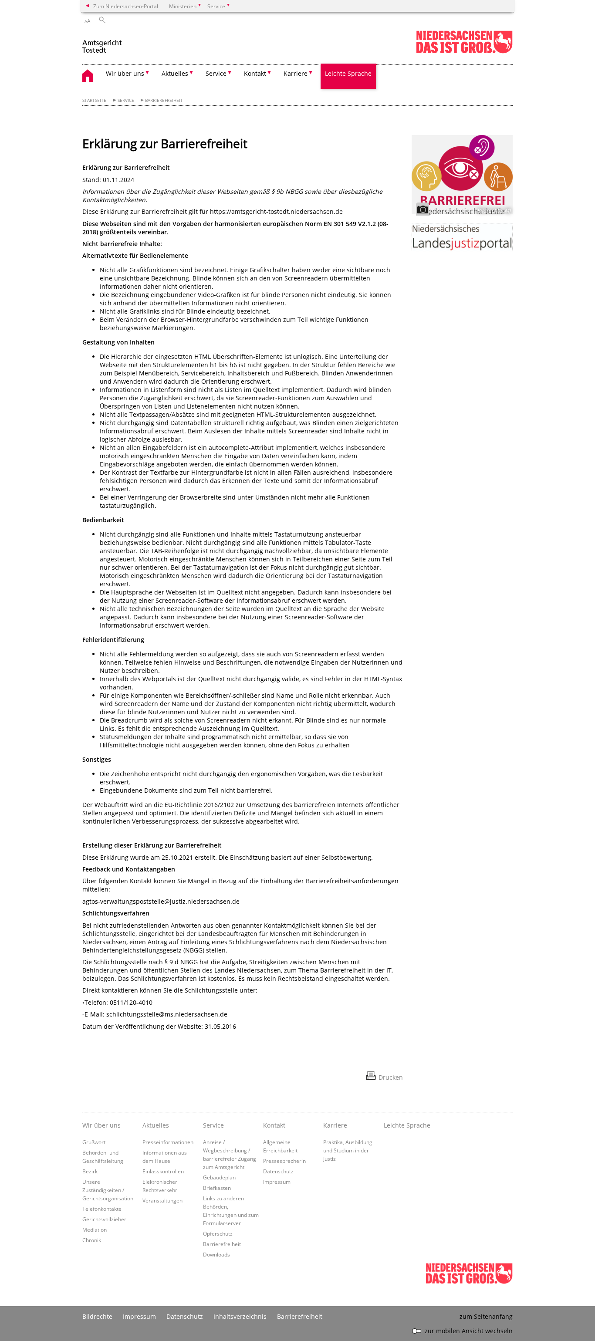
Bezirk (90, 1171)
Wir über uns (101, 1125)
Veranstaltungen (162, 1200)
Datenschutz (278, 1171)
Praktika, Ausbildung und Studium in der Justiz (347, 1150)
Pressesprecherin (284, 1160)
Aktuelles (155, 1125)
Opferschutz (218, 1233)
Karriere (335, 1125)
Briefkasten (217, 1187)
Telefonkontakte (102, 1208)
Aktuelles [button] (175, 73)
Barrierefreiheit (164, 100)
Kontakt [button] (255, 73)
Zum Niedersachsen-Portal (125, 6)
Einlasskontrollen (163, 1171)
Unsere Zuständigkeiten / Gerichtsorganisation (107, 1190)
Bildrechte (97, 1316)
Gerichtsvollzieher (104, 1219)
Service (126, 100)
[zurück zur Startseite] (102, 43)
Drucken (391, 1077)
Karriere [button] (296, 73)
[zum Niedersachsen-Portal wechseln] (464, 51)
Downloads (216, 1254)
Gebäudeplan (219, 1177)
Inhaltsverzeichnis (240, 1316)
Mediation (94, 1229)
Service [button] (216, 73)
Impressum (277, 1181)
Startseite (94, 100)
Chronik (91, 1239)
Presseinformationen (167, 1141)
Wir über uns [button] (125, 73)
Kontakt (274, 1125)
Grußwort (93, 1141)
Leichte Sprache (348, 73)
